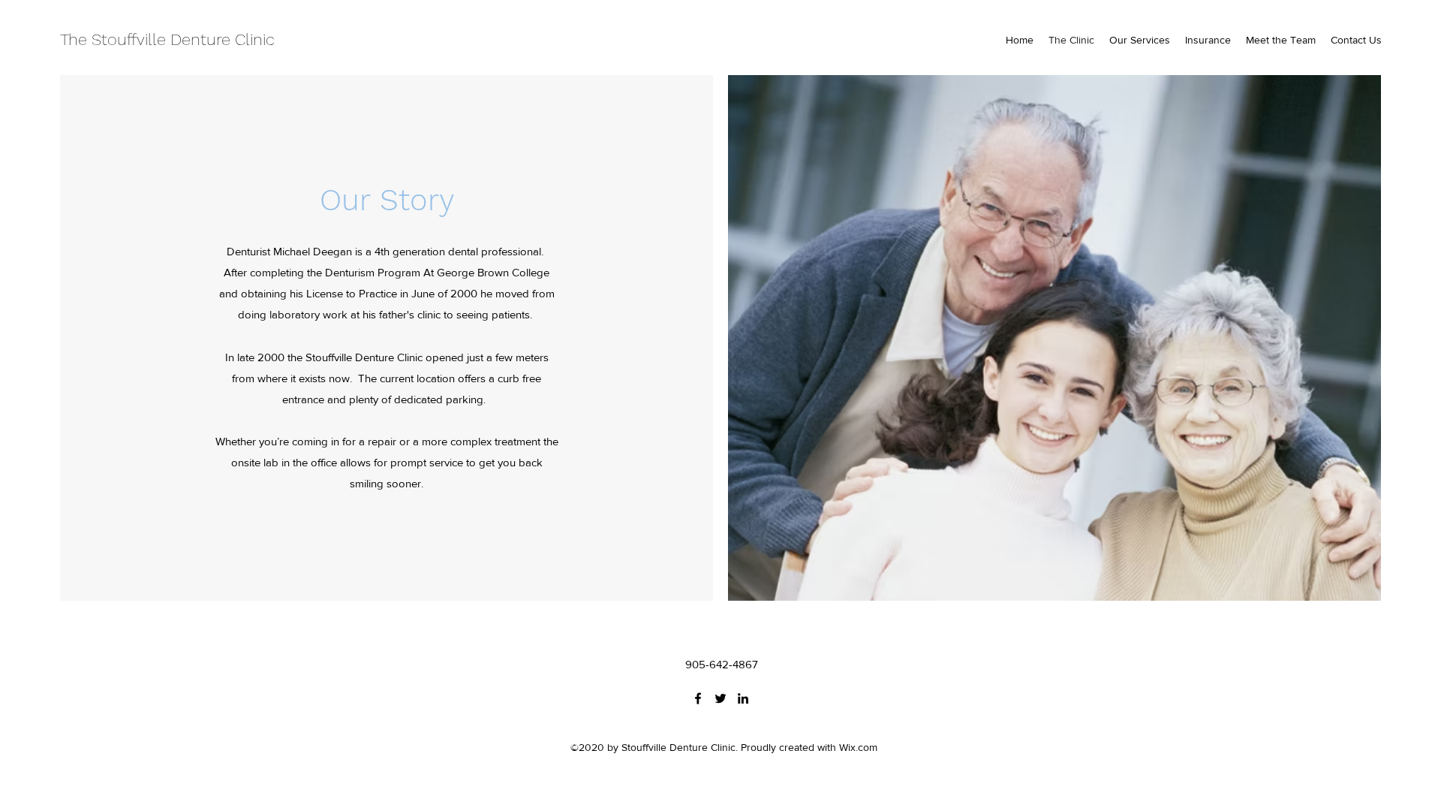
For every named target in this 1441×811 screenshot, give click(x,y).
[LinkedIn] (743, 698)
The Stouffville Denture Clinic (167, 39)
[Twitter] (720, 698)
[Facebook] (697, 698)
